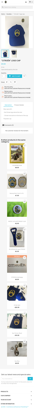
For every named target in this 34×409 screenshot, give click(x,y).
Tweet (10, 82)
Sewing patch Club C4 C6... (17, 193)
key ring (17, 361)
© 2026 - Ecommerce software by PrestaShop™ (14, 407)
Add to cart (14, 76)
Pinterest (14, 82)
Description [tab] (8, 105)
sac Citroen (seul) (17, 333)
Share (6, 82)
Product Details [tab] (19, 105)
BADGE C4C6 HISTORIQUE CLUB (17, 221)
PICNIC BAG (17, 305)
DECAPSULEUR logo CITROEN (17, 249)
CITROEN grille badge (17, 277)
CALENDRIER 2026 (17, 165)
